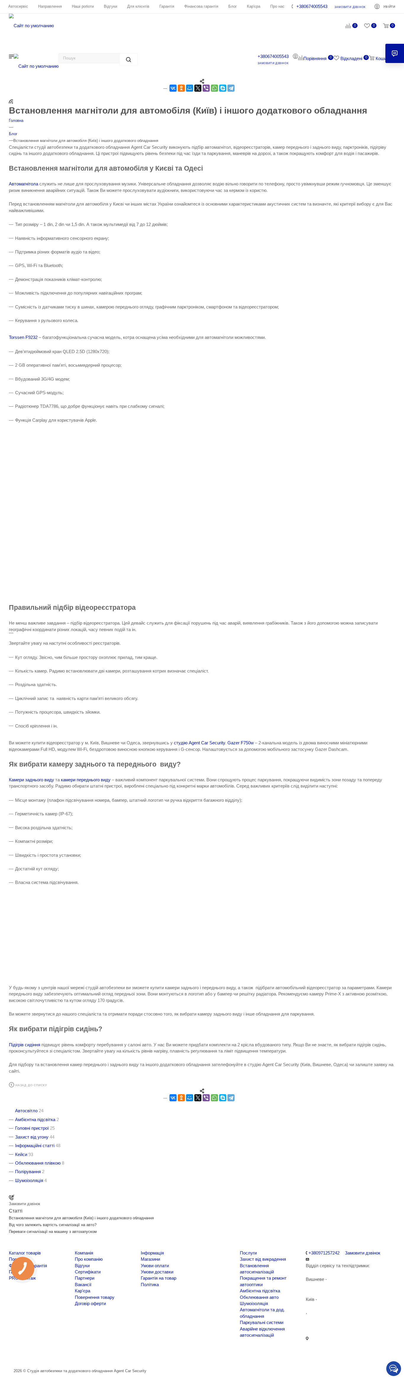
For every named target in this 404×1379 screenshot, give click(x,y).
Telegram (46, 1355)
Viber (76, 1355)
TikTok (107, 1355)
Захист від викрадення (263, 1259)
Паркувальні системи (261, 1322)
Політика (150, 1284)
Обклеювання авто (259, 1297)
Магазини (150, 1259)
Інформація (152, 1252)
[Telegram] (231, 88)
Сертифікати (88, 1271)
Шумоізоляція (254, 1303)
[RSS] (11, 101)
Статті (15, 1210)
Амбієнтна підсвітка (260, 1290)
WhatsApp (91, 1355)
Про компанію (89, 1259)
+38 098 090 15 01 (324, 1285)
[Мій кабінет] (295, 56)
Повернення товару (94, 1297)
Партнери (84, 1278)
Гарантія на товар (158, 1278)
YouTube (61, 1355)
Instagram (31, 1355)
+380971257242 (323, 1252)
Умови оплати (155, 1265)
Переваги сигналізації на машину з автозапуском (53, 1231)
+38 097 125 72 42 (324, 1318)
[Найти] (128, 59)
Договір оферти (90, 1303)
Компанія (84, 1252)
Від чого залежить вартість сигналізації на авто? (52, 1225)
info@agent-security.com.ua (333, 1331)
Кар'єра (82, 1290)
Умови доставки (157, 1271)
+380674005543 (311, 6)
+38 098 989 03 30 (324, 1305)
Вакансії (83, 1284)
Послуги (248, 1252)
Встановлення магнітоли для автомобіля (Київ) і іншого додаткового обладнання (81, 1218)
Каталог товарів (25, 1252)
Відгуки (82, 1265)
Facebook (16, 1355)
